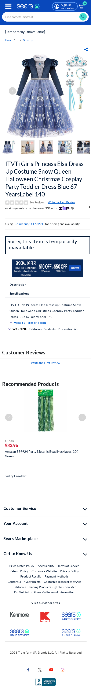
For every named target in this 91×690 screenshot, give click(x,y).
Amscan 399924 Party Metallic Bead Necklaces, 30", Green (41, 454)
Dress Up (28, 40)
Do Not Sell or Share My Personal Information (44, 592)
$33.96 (11, 445)
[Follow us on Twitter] (40, 669)
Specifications (19, 293)
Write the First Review (61, 202)
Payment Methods (56, 576)
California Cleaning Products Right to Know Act (44, 587)
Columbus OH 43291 (29, 224)
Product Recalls (30, 576)
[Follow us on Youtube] (51, 669)
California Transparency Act (62, 581)
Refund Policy (19, 571)
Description (18, 284)
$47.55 (9, 440)
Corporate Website (44, 571)
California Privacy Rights (24, 581)
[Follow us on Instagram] (62, 669)
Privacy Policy (69, 571)
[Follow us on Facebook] (28, 669)
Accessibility (46, 566)
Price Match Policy (21, 566)
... (17, 40)
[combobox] (45, 17)
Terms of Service (68, 566)
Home (8, 40)
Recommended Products (30, 384)
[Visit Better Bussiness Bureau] (45, 681)
